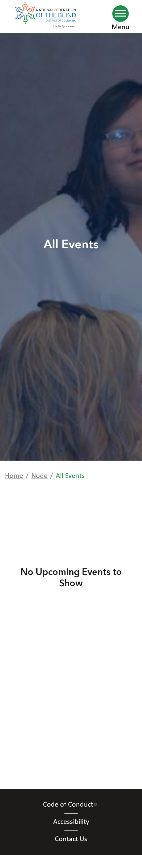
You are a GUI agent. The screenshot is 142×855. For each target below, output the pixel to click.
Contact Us (71, 839)
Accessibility (71, 822)
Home (14, 476)
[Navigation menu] (120, 13)
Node (39, 476)
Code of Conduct (68, 805)
